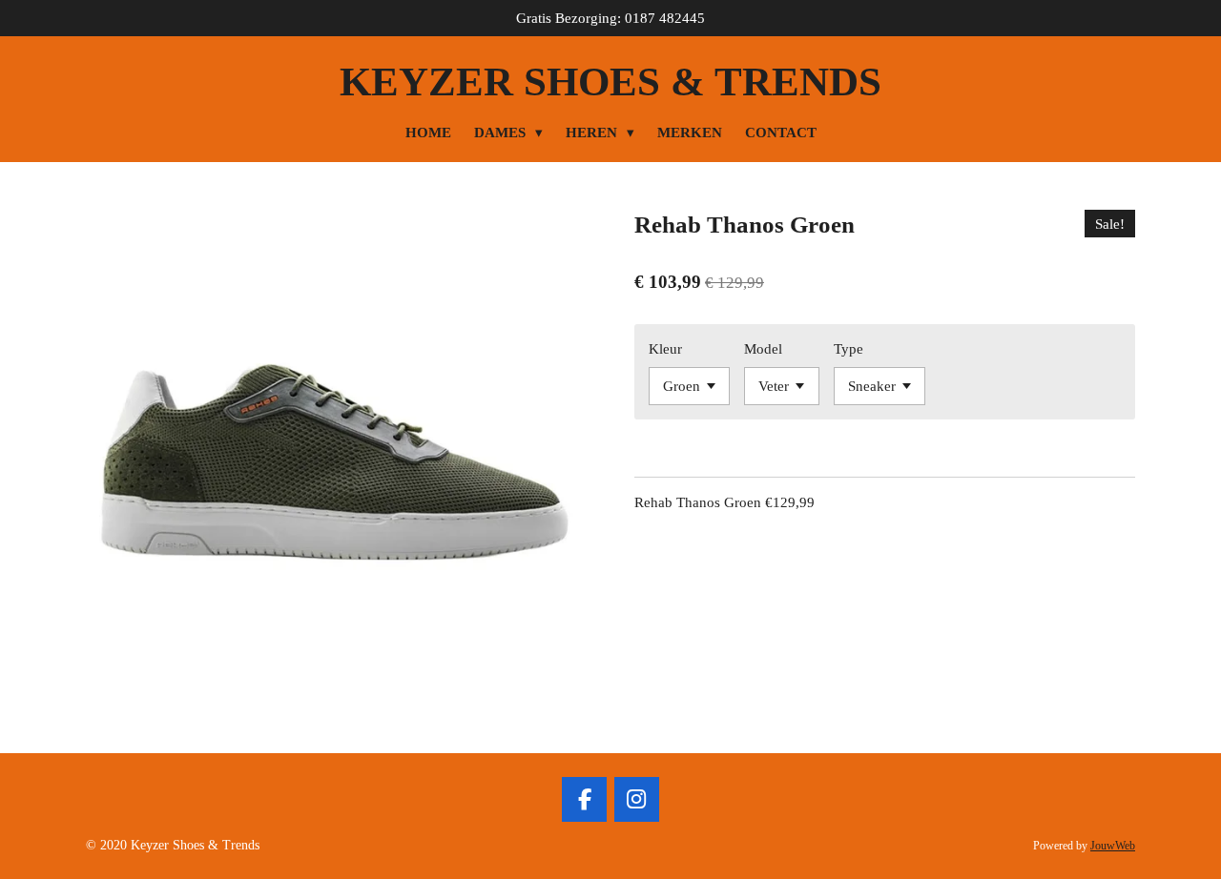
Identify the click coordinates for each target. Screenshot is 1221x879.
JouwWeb (1112, 846)
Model (763, 349)
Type (848, 349)
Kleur (665, 349)
